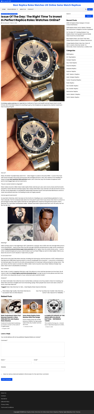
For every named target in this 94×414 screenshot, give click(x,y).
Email (36, 360)
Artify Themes (76, 412)
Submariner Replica (72, 91)
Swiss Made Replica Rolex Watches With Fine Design (31, 316)
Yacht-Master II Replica (73, 94)
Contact (31, 9)
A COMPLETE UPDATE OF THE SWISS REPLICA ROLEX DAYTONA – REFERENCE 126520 (55, 318)
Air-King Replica (71, 57)
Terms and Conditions (7, 407)
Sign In (90, 9)
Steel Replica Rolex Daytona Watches (35, 287)
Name (3, 360)
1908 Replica (70, 54)
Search (68, 14)
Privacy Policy (5, 404)
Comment (4, 340)
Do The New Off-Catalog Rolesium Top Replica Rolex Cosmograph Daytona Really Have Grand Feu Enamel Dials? (78, 34)
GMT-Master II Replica (72, 74)
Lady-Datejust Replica (72, 77)
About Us (23, 9)
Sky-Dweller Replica (72, 88)
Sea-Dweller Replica (72, 86)
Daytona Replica (5, 13)
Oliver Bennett (5, 23)
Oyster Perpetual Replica (73, 80)
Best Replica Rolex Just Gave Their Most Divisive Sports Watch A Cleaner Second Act (79, 39)
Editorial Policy (5, 401)
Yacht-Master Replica (72, 97)
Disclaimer (4, 399)
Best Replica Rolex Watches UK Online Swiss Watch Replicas (47, 5)
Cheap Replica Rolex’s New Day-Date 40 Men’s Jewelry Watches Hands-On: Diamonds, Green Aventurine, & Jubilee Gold (79, 45)
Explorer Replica (71, 71)
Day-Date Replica (71, 63)
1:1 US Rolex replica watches (9, 103)
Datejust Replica (71, 60)
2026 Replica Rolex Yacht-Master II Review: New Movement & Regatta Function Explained (79, 28)
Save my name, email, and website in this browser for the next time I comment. (26, 374)
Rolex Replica (12, 9)
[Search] (86, 9)
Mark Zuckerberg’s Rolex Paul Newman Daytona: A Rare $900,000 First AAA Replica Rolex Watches (11, 318)
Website (3, 367)
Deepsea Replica (71, 68)
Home (4, 9)
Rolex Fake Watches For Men (15, 287)
